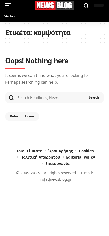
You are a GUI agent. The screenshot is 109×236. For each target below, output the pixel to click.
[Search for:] (49, 97)
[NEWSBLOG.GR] (54, 5)
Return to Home (22, 116)
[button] (9, 5)
